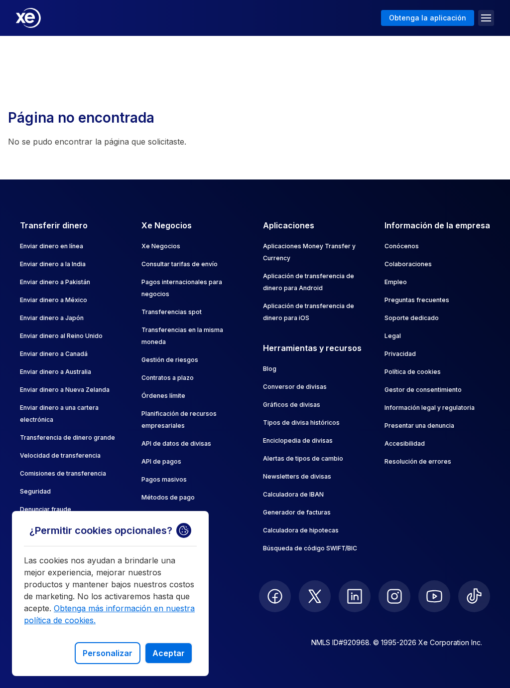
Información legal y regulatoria (429, 407)
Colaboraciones (408, 264)
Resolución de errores (417, 461)
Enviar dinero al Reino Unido (61, 336)
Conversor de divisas (295, 386)
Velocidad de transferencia (60, 455)
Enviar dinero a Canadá (54, 353)
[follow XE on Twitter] (315, 596)
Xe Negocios (160, 246)
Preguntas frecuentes (416, 300)
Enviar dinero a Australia (55, 371)
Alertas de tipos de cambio (303, 458)
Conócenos (401, 246)
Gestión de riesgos (169, 359)
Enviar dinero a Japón (52, 318)
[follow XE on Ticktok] (474, 596)
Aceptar (168, 653)
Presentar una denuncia (419, 425)
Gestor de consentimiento (423, 389)
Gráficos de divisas (291, 404)
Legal (392, 336)
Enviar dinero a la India (53, 264)
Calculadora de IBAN (293, 494)
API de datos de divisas (176, 443)
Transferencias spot (171, 312)
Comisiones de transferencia (63, 473)
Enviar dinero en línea (51, 246)
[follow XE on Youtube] (434, 596)
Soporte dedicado (411, 318)
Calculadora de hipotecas (301, 530)
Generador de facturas (297, 512)
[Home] (28, 18)
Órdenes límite (163, 395)
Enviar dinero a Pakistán (55, 282)
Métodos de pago (168, 497)
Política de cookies (412, 371)
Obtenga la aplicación (427, 17)
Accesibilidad (404, 443)
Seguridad (35, 491)
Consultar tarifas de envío (179, 264)
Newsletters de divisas (297, 476)
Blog (269, 368)
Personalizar (107, 653)
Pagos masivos (164, 479)
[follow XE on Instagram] (394, 596)
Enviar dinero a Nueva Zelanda (65, 389)
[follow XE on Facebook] (275, 596)
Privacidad (400, 353)
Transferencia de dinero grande (67, 437)
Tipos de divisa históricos (301, 422)
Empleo (395, 282)
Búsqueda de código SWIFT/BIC (310, 548)
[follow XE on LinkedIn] (355, 596)
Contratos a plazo (167, 377)
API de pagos (161, 461)
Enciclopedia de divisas (298, 440)
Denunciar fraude (45, 509)
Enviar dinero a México (53, 300)
